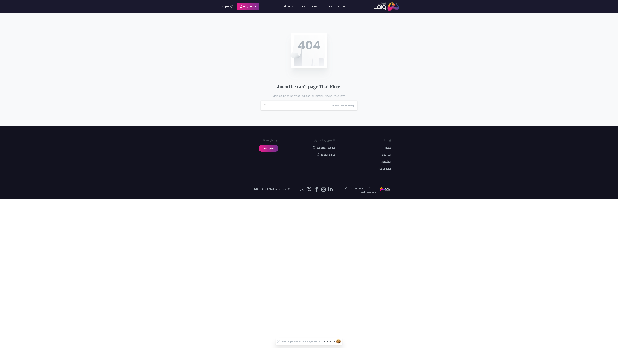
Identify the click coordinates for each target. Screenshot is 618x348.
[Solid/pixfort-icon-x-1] (309, 189)
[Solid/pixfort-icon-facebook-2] (316, 189)
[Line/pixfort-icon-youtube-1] (302, 189)
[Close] (278, 341)
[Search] (265, 105)
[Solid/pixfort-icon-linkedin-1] (330, 189)
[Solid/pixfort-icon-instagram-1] (323, 189)
